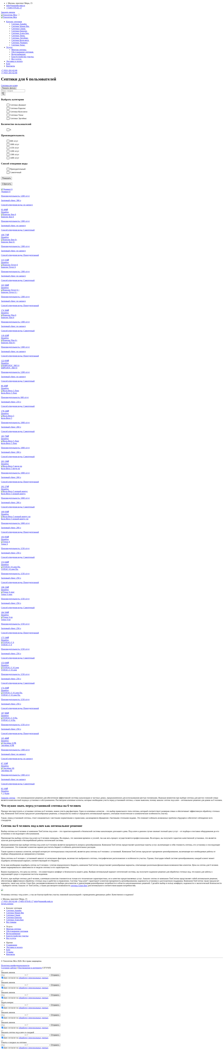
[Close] (2, 970)
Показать (6, 178)
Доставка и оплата (14, 61)
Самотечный (15, 172)
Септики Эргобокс (18, 118)
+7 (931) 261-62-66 (9, 70)
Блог (8, 64)
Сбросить (6, 184)
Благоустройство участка (17, 936)
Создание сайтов (8, 968)
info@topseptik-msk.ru (15, 5)
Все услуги (11, 938)
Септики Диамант (18, 105)
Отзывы (9, 952)
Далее (6, 793)
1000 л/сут (14, 144)
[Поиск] (3, 94)
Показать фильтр (9, 88)
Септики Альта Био (15, 920)
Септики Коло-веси (18, 112)
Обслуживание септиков (17, 931)
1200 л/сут (14, 151)
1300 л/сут (14, 154)
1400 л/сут (14, 158)
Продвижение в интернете (30, 968)
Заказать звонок (8, 12)
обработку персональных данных (33, 978)
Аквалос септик (8, 798)
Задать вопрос (7, 904)
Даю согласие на (26, 978)
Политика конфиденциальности (15, 965)
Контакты (10, 66)
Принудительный (18, 169)
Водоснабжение (13, 933)
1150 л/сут (14, 148)
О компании (11, 945)
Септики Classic (13, 915)
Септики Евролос (18, 108)
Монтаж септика (13, 929)
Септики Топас (16, 115)
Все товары (11, 922)
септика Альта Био (79, 885)
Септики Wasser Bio (15, 913)
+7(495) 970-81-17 (14, 8)
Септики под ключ (9, 85)
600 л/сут (14, 141)
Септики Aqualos (13, 910)
